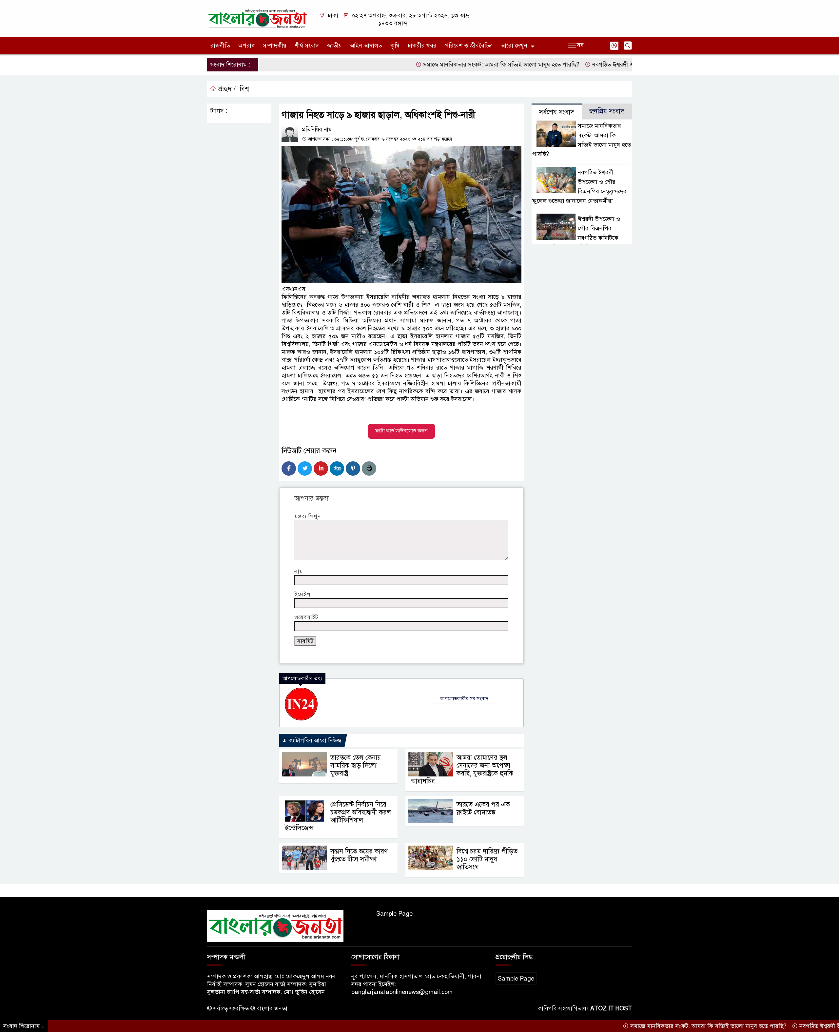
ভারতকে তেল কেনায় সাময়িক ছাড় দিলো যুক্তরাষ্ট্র (355, 765)
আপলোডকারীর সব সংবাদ (464, 698)
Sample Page (394, 913)
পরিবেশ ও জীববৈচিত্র (469, 45)
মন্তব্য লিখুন (307, 516)
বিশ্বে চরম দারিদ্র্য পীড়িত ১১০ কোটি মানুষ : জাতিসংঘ (487, 859)
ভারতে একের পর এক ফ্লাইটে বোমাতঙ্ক (483, 808)
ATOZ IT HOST (611, 1008)
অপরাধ (246, 45)
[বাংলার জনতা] (257, 18)
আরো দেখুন (514, 45)
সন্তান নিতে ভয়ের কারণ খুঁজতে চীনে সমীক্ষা (359, 855)
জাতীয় (334, 45)
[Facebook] (289, 468)
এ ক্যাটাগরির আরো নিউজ (312, 740)
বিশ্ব (244, 89)
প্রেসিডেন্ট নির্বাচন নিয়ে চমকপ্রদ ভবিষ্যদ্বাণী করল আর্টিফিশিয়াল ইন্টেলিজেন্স (338, 816)
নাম (298, 571)
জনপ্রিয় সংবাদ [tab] (606, 111)
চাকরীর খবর (422, 45)
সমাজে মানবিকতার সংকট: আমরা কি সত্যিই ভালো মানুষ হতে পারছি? (467, 64)
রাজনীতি (220, 45)
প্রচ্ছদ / (226, 89)
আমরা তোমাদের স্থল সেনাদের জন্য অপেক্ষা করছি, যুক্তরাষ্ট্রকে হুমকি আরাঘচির (462, 769)
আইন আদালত (366, 45)
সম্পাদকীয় (274, 45)
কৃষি (395, 45)
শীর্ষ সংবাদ (307, 45)
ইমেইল (302, 594)
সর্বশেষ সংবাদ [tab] (556, 112)
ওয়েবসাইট (306, 617)
